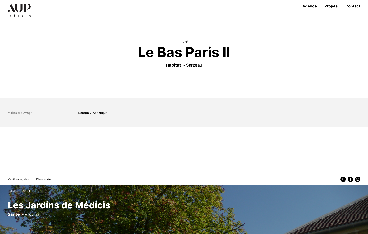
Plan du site (43, 179)
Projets (331, 6)
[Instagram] (357, 179)
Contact (352, 6)
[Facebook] (350, 179)
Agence (309, 6)
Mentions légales (18, 179)
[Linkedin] (343, 179)
